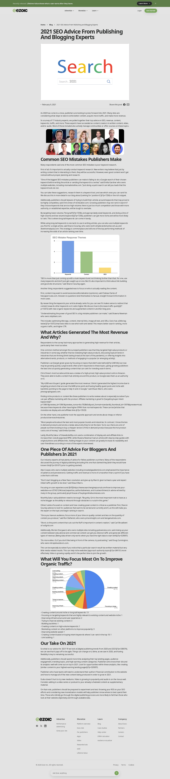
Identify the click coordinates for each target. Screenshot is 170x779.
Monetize (81, 10)
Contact (121, 736)
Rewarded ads (82, 744)
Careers (121, 732)
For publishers (82, 732)
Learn (94, 10)
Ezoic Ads (80, 728)
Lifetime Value (82, 753)
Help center (102, 732)
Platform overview (83, 724)
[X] (41, 726)
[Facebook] (37, 726)
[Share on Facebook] (124, 104)
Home (43, 25)
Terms (123, 765)
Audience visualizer (105, 740)
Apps (79, 736)
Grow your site (61, 731)
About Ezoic (122, 724)
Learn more (143, 3)
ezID (78, 749)
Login (140, 10)
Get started (150, 10)
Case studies (102, 728)
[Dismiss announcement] (155, 3)
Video (79, 740)
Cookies (131, 765)
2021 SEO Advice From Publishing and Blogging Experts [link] (77, 25)
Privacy (115, 765)
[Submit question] (116, 773)
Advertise (68, 10)
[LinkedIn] (45, 726)
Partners (121, 728)
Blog (51, 25)
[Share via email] (128, 104)
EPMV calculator (103, 736)
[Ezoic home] (20, 10)
